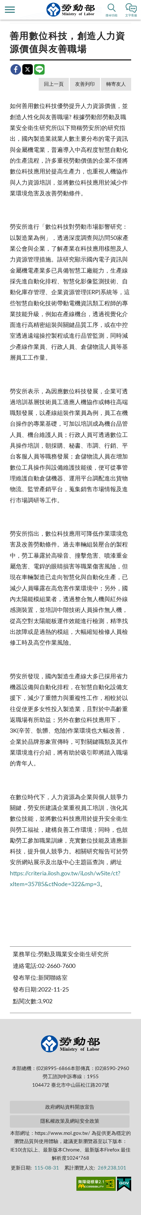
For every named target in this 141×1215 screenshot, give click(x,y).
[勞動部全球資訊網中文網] (71, 10)
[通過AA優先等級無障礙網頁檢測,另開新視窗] (96, 1185)
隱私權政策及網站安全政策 (69, 1121)
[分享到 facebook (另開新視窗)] (15, 69)
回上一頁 (54, 84)
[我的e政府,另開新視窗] (124, 1185)
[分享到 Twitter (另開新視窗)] (27, 69)
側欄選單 (10, 10)
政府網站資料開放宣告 (69, 1107)
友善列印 (85, 84)
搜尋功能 (111, 15)
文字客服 (131, 15)
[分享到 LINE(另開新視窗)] (39, 69)
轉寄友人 (116, 84)
